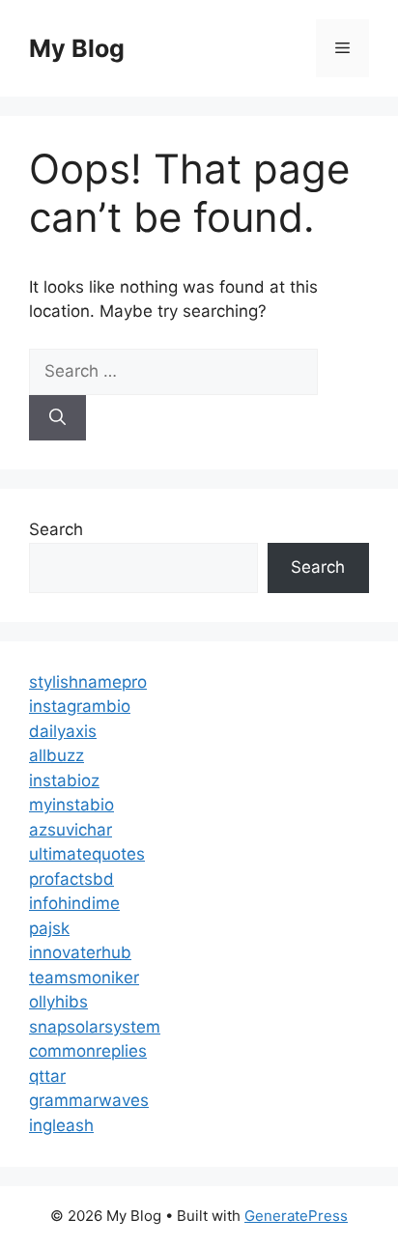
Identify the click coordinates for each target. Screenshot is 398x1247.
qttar (47, 1076)
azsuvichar (70, 829)
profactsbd (71, 879)
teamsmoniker (84, 977)
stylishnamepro (88, 682)
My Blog (77, 48)
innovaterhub (80, 952)
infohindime (74, 903)
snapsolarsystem (94, 1026)
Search (56, 529)
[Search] (57, 418)
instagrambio (79, 706)
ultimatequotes (87, 854)
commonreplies (88, 1051)
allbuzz (56, 755)
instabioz (64, 780)
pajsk (49, 928)
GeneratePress (296, 1215)
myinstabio (71, 804)
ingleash (61, 1125)
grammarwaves (89, 1100)
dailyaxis (63, 731)
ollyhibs (58, 1001)
